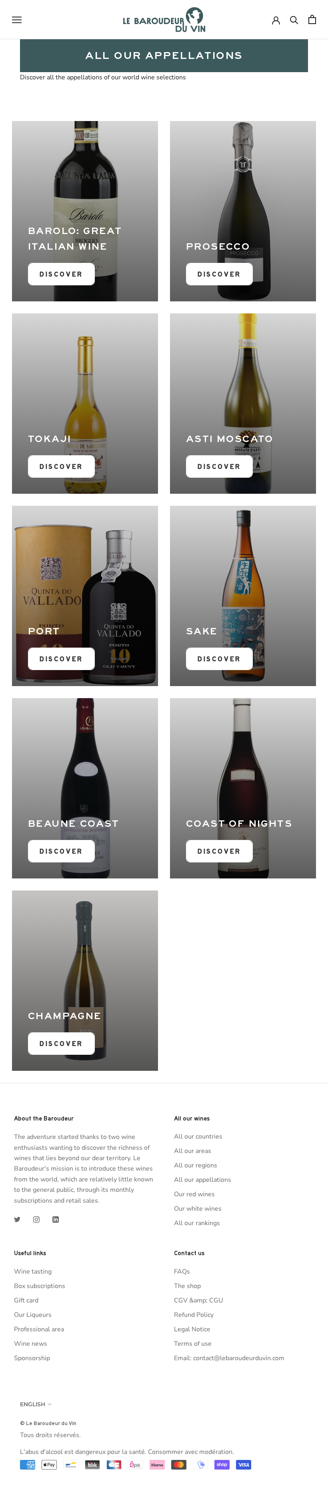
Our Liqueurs (33, 1314)
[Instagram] (36, 1219)
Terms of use (193, 1343)
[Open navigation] (17, 19)
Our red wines (194, 1194)
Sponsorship (32, 1358)
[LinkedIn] (55, 1219)
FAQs (182, 1271)
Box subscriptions (39, 1286)
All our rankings (197, 1223)
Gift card (26, 1300)
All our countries (198, 1136)
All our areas (192, 1151)
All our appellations (202, 1179)
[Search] (294, 19)
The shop (187, 1286)
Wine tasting (33, 1271)
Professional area (39, 1329)
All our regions (195, 1165)
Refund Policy (194, 1314)
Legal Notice (192, 1329)
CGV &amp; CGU (198, 1300)
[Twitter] (17, 1219)
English (32, 1404)
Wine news (30, 1343)
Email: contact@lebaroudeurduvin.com (229, 1358)
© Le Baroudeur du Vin (48, 1423)
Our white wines (198, 1208)
